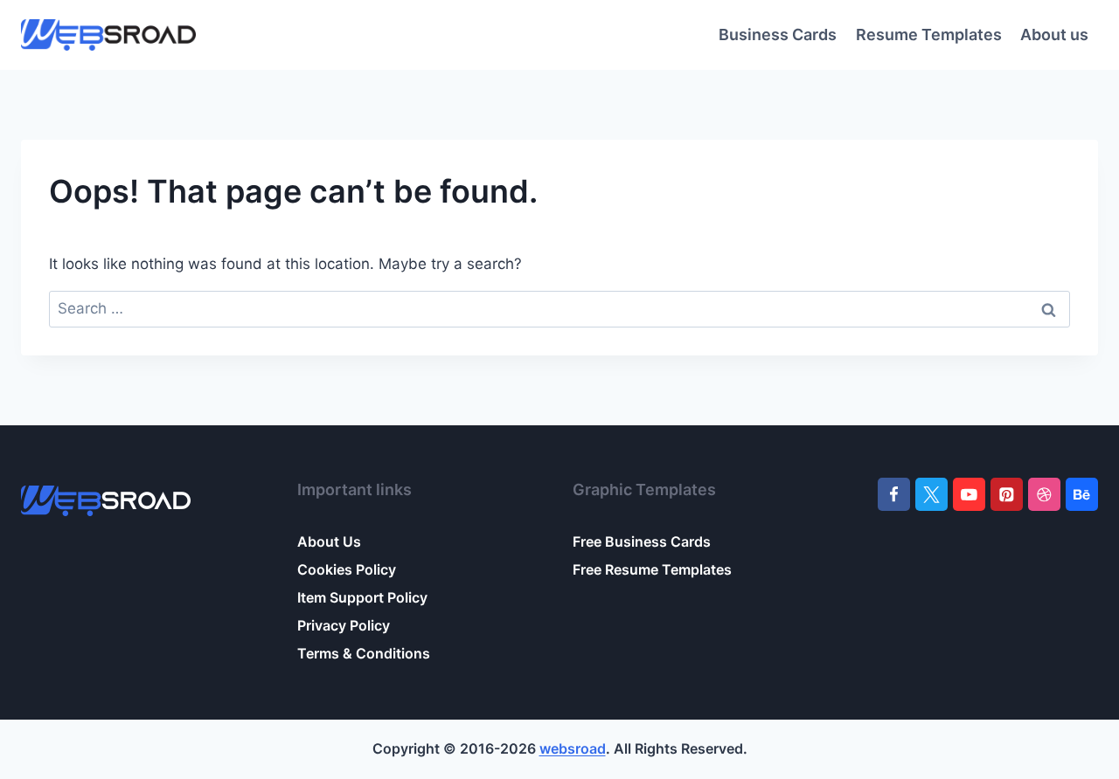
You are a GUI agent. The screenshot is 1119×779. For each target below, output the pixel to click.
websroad (572, 748)
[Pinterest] (1006, 494)
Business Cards (778, 34)
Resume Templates (929, 34)
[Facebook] (894, 494)
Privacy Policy (343, 625)
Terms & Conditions (363, 653)
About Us (329, 541)
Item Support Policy (362, 597)
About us (1054, 34)
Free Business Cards (642, 541)
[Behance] (1082, 494)
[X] (931, 494)
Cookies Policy (346, 569)
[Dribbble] (1044, 494)
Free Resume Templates (652, 569)
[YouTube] (969, 494)
